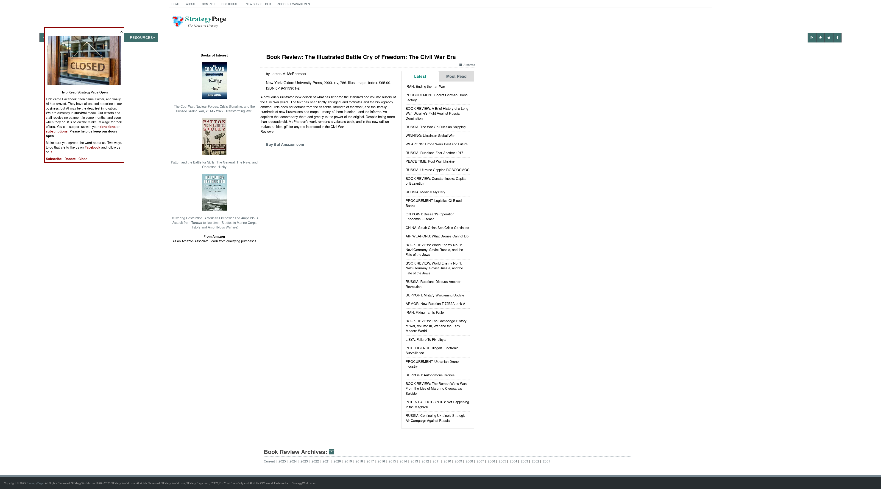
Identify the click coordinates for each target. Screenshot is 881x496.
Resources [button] (141, 37)
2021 (327, 461)
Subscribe (54, 158)
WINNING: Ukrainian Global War (430, 135)
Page (205, 21)
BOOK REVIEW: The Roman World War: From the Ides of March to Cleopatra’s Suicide (436, 388)
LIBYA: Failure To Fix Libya (426, 339)
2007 (481, 461)
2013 (415, 461)
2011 (437, 461)
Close (82, 158)
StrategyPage (35, 483)
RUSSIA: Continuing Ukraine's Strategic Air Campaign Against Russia (436, 418)
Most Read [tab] (456, 76)
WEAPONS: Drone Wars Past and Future (437, 143)
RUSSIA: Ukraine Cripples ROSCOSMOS (437, 169)
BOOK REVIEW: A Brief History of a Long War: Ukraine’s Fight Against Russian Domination (437, 113)
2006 (492, 461)
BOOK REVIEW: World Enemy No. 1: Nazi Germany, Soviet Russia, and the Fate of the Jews (434, 249)
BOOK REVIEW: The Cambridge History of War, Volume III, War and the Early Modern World (436, 325)
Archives (469, 64)
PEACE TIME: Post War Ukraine (430, 161)
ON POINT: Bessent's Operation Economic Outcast (430, 216)
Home (175, 4)
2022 (316, 461)
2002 (536, 461)
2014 (404, 461)
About (190, 4)
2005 (503, 461)
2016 (382, 461)
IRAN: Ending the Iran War (425, 86)
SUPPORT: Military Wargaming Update (435, 295)
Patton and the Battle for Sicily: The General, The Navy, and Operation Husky (214, 164)
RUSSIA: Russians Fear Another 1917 (434, 152)
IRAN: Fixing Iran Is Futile (425, 312)
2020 (338, 461)
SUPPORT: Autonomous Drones (430, 374)
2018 (360, 461)
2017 (371, 461)
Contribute (230, 4)
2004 (514, 461)
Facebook (92, 147)
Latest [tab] (420, 76)
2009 (459, 461)
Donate (70, 158)
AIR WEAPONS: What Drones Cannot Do (437, 236)
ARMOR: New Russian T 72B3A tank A (435, 303)
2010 (448, 461)
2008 (470, 461)
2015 (393, 461)
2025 (283, 461)
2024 (294, 461)
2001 (546, 461)
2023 (305, 461)
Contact (208, 4)
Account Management (294, 4)
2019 (349, 461)
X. (51, 151)
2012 (426, 461)
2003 (525, 461)
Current (269, 461)
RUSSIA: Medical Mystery (425, 191)
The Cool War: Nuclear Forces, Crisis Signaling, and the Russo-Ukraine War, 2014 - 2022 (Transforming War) (214, 108)
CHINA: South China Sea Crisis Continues (437, 227)
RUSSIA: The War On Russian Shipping (436, 126)
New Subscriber (258, 4)
